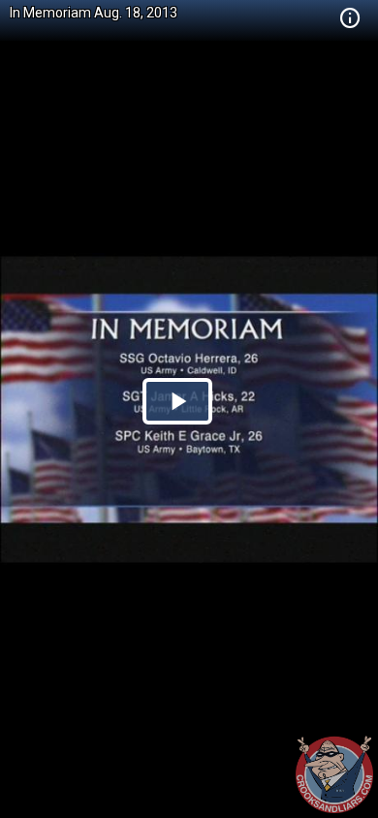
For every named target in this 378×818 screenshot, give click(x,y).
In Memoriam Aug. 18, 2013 (93, 12)
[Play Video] (177, 401)
